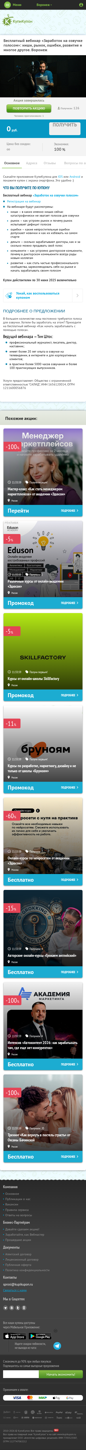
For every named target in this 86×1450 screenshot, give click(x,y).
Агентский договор (18, 1254)
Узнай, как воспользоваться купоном (37, 295)
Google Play (40, 1336)
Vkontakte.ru (11, 1307)
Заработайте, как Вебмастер (24, 1235)
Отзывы (50, 163)
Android (75, 177)
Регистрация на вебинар (24, 201)
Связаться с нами (15, 1290)
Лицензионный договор (22, 1259)
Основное (12, 163)
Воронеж (43, 5)
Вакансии (11, 1204)
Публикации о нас (17, 1199)
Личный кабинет (81, 5)
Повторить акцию (29, 108)
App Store (14, 1336)
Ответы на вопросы (18, 1215)
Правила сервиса (17, 1210)
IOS (61, 177)
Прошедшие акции (18, 1240)
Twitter (17, 1307)
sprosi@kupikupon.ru (18, 1284)
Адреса (31, 163)
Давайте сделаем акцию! (22, 1229)
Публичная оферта (18, 1265)
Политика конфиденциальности (27, 1270)
